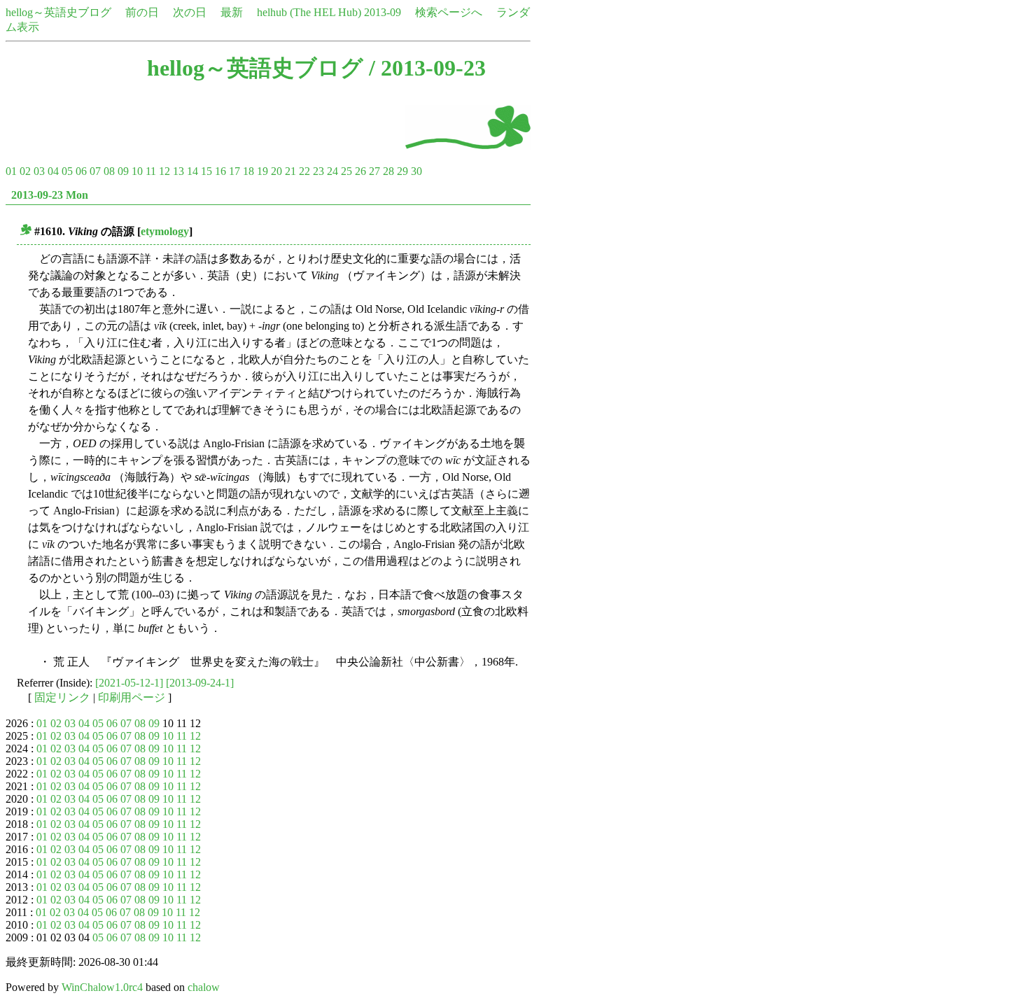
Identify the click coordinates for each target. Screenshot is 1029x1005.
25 (346, 171)
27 (374, 171)
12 (164, 171)
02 (25, 171)
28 (388, 171)
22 (304, 171)
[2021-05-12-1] (129, 683)
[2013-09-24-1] (200, 683)
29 (402, 171)
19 (262, 171)
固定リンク (62, 697)
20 (276, 171)
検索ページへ (448, 12)
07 (95, 171)
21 (290, 171)
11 (151, 171)
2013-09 (382, 12)
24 (332, 171)
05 (67, 171)
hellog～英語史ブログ (58, 12)
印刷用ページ (131, 697)
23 (318, 171)
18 (248, 171)
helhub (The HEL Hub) (309, 12)
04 (53, 171)
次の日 (189, 12)
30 (416, 171)
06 (81, 171)
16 (220, 171)
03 (39, 171)
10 (137, 171)
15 (206, 171)
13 (178, 171)
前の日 (142, 12)
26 (360, 171)
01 (11, 171)
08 (109, 171)
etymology (165, 231)
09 (123, 171)
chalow (204, 987)
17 (234, 171)
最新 (231, 12)
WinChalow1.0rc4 (102, 987)
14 (192, 171)
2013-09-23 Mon (49, 195)
